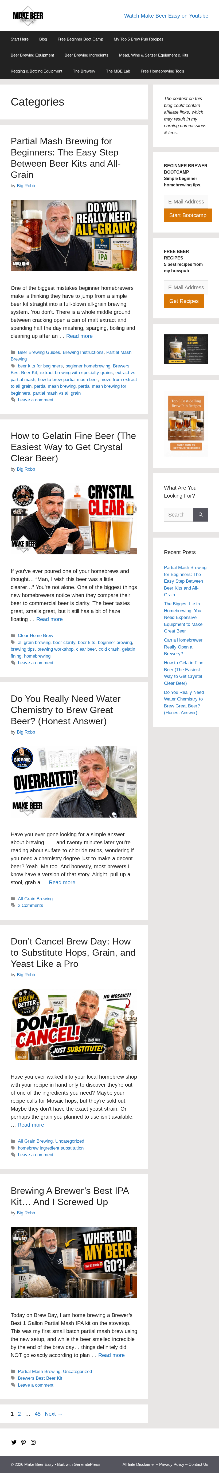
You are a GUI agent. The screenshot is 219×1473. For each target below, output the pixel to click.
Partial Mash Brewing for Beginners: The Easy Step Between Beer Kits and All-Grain (185, 581)
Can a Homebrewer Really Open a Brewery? (183, 647)
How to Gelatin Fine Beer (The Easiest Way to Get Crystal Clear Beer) (73, 446)
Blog (43, 39)
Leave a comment (35, 399)
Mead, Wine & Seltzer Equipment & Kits (153, 55)
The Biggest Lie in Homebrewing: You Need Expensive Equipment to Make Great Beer (183, 617)
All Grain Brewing (35, 898)
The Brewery (84, 71)
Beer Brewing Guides (39, 352)
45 (38, 1414)
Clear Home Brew (35, 635)
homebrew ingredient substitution (51, 1148)
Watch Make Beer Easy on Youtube (166, 16)
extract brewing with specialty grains (76, 372)
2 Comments (30, 905)
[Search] (200, 515)
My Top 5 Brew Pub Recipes (138, 39)
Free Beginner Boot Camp (80, 39)
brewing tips (23, 649)
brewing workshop (55, 649)
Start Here (20, 39)
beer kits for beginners (40, 366)
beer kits (86, 642)
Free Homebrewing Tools (162, 71)
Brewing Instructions (83, 352)
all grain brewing (34, 642)
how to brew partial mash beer (68, 379)
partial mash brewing (55, 386)
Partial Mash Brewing (39, 1371)
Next (54, 1414)
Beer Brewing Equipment (32, 55)
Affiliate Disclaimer (139, 1464)
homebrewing (37, 656)
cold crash (109, 649)
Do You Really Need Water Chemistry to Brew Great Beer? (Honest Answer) (66, 709)
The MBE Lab (118, 71)
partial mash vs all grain (57, 393)
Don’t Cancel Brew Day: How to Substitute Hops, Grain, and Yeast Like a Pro (73, 952)
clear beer (86, 649)
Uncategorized (69, 1141)
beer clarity (64, 642)
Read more (79, 336)
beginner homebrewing (87, 366)
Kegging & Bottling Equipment (36, 71)
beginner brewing (115, 642)
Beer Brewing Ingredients (86, 55)
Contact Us (198, 1464)
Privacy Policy (171, 1464)
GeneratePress (87, 1464)
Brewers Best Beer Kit (40, 1378)
